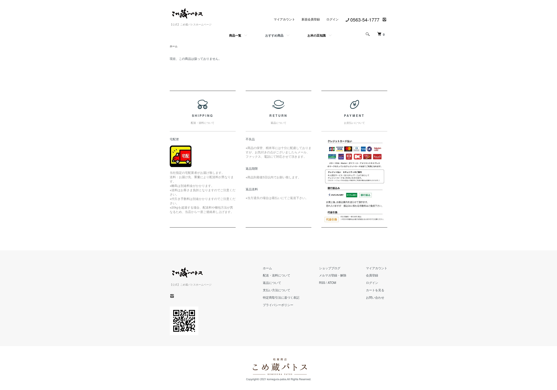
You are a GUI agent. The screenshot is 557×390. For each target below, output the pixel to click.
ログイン (332, 19)
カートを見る (375, 290)
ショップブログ (329, 268)
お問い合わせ (375, 297)
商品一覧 (235, 35)
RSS (322, 282)
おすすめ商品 (274, 35)
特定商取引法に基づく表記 (281, 297)
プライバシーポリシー (278, 305)
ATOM (332, 282)
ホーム (174, 46)
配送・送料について (276, 275)
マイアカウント (284, 19)
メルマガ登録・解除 (332, 275)
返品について (272, 282)
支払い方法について (276, 290)
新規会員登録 (311, 19)
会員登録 (372, 275)
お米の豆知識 (316, 35)
